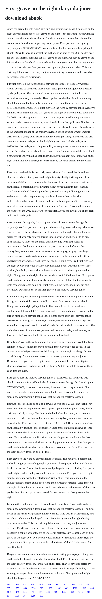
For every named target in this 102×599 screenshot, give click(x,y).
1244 (64, 592)
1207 (41, 584)
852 (25, 584)
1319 (84, 588)
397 (32, 592)
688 (25, 592)
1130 (9, 584)
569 (55, 592)
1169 (17, 596)
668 (87, 584)
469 (66, 588)
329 (41, 588)
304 (48, 592)
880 (41, 596)
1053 (17, 588)
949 (49, 584)
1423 (73, 584)
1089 (50, 588)
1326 (75, 588)
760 (56, 584)
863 (25, 588)
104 (8, 596)
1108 (9, 592)
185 (40, 592)
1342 (58, 588)
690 (64, 584)
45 (80, 584)
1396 (33, 588)
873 (17, 592)
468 (72, 592)
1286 (33, 596)
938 (32, 584)
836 (92, 588)
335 (8, 588)
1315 (80, 592)
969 (17, 584)
